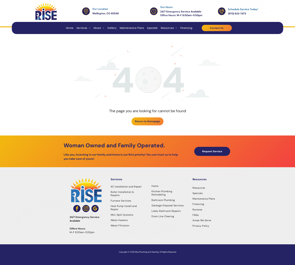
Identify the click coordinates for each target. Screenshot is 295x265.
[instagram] (86, 209)
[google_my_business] (95, 209)
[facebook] (77, 209)
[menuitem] (69, 28)
